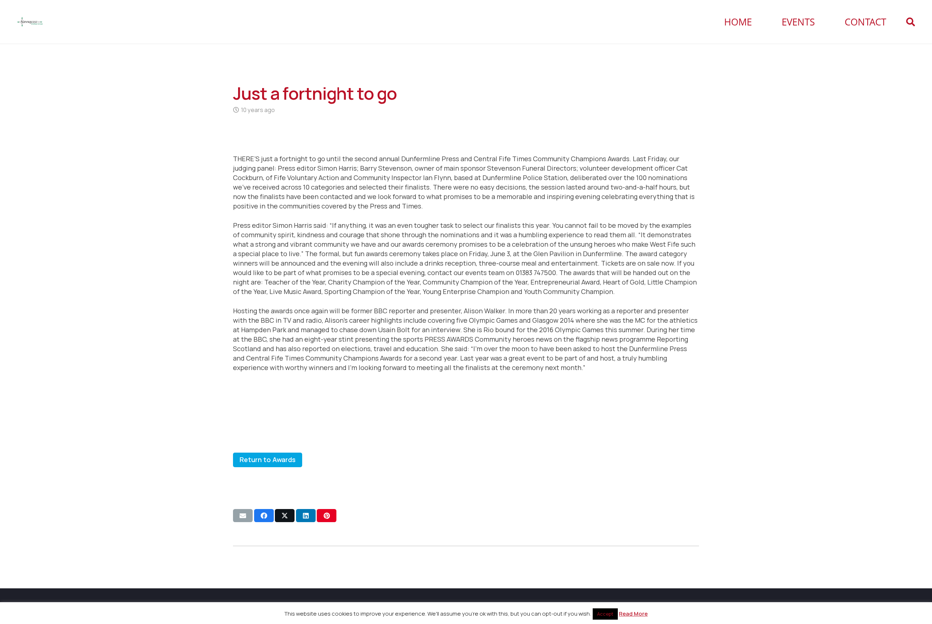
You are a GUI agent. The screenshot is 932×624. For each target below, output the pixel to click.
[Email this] (243, 515)
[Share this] (264, 515)
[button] (910, 21)
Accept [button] (605, 614)
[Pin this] (326, 515)
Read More (633, 613)
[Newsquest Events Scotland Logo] (29, 21)
